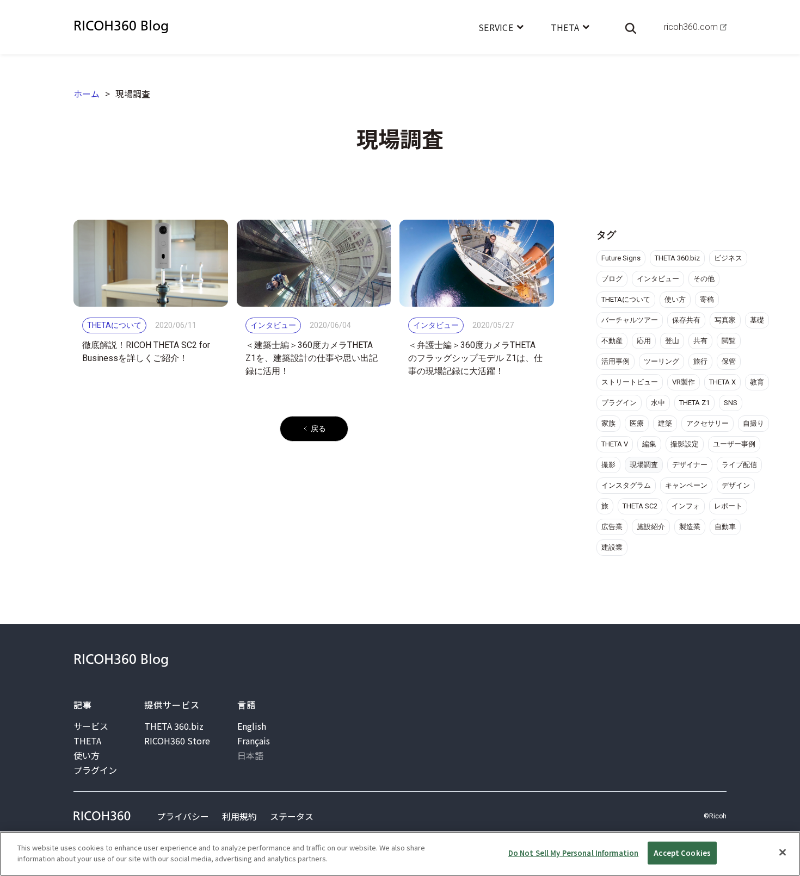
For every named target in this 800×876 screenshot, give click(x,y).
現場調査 (132, 93)
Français (253, 740)
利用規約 (239, 816)
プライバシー (183, 816)
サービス (90, 726)
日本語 (250, 755)
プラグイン (95, 770)
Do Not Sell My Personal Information (573, 853)
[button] (501, 27)
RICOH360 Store (177, 740)
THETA (87, 740)
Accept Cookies (682, 853)
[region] (400, 853)
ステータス (291, 816)
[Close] (783, 852)
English (251, 726)
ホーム (86, 93)
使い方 (86, 755)
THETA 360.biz (174, 726)
